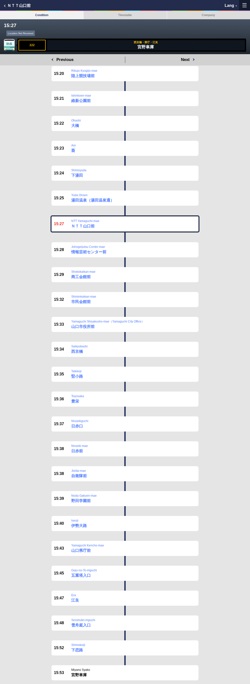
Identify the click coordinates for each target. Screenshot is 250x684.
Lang (229, 5)
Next (185, 59)
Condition (41, 15)
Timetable (125, 15)
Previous (64, 59)
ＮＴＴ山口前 (19, 5)
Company (208, 15)
